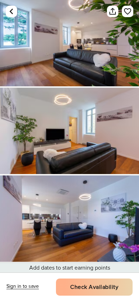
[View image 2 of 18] (69, 131)
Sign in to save (22, 286)
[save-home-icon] (124, 11)
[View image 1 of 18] (69, 43)
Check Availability (94, 287)
